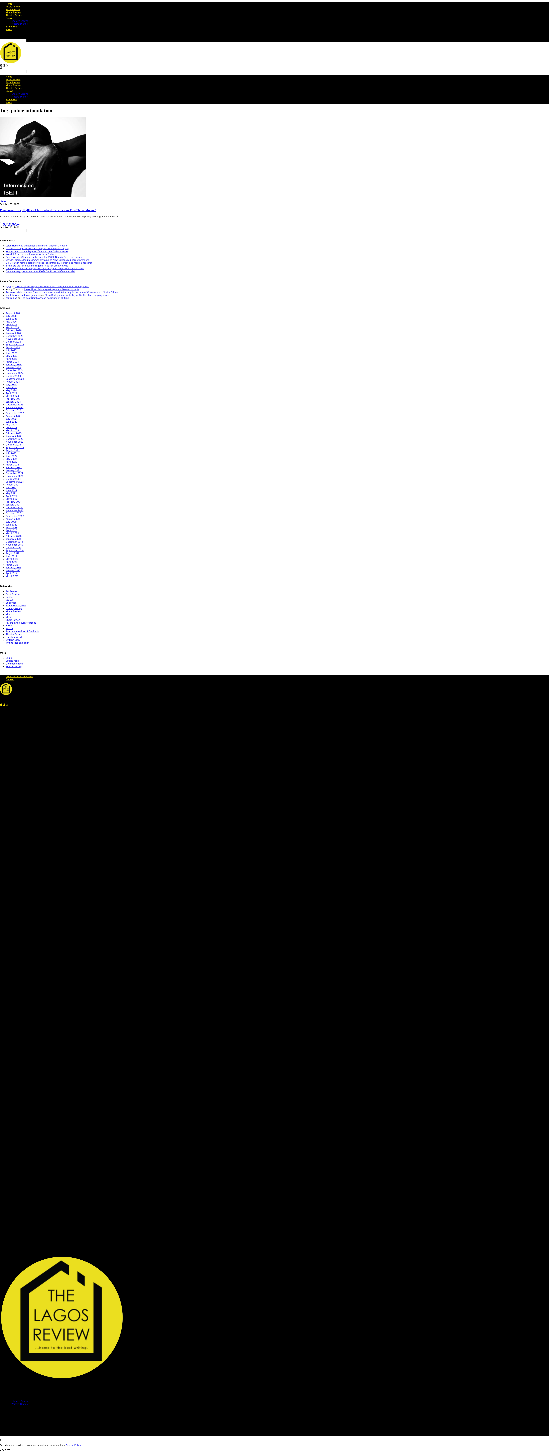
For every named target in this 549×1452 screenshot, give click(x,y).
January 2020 (13, 539)
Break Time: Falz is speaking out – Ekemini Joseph (51, 289)
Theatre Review (14, 15)
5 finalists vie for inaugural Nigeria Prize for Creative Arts (37, 265)
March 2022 (12, 464)
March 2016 (12, 564)
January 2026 (13, 333)
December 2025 (14, 336)
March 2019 (12, 559)
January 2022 (13, 470)
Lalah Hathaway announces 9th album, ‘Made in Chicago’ (36, 245)
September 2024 (15, 378)
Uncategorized (14, 637)
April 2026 (11, 324)
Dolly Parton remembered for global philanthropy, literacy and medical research (49, 262)
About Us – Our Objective (19, 676)
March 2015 (12, 576)
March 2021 (12, 498)
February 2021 (13, 501)
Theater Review (14, 634)
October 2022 (13, 444)
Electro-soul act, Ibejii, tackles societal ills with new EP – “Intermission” (48, 210)
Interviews (11, 26)
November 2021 (14, 476)
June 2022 (11, 456)
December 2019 (14, 541)
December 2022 (14, 438)
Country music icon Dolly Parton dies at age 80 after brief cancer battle (45, 268)
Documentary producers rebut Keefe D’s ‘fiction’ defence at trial (40, 271)
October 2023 (13, 410)
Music (9, 617)
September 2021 (15, 481)
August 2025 (13, 347)
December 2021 (14, 473)
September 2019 (15, 550)
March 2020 (12, 533)
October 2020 (13, 513)
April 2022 (11, 461)
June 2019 (11, 556)
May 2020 (11, 527)
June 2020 (11, 524)
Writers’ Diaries (19, 23)
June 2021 (11, 490)
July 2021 (11, 487)
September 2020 (15, 516)
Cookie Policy (73, 1445)
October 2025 (13, 341)
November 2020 (14, 510)
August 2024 (13, 381)
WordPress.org (14, 666)
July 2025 (11, 350)
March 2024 (12, 396)
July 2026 (11, 316)
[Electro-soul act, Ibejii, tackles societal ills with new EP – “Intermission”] (43, 196)
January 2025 (13, 367)
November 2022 (14, 441)
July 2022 (11, 453)
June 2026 (11, 318)
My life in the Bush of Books (21, 622)
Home (9, 3)
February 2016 (13, 567)
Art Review (12, 591)
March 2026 (12, 327)
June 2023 (11, 421)
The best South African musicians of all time (45, 297)
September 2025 (15, 344)
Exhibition (11, 602)
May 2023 (11, 424)
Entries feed (12, 660)
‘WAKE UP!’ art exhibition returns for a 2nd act (31, 254)
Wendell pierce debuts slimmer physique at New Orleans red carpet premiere (47, 259)
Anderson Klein (14, 292)
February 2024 (14, 398)
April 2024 (11, 393)
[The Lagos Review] (11, 62)
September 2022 (15, 447)
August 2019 (12, 553)
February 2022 (14, 467)
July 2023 (11, 418)
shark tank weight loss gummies (23, 295)
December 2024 (14, 370)
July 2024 (11, 384)
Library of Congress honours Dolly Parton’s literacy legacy (37, 248)
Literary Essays (19, 20)
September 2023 (15, 413)
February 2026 (14, 330)
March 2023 (12, 430)
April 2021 (11, 496)
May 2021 (11, 493)
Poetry (9, 628)
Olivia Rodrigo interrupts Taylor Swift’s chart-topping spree (77, 295)
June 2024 (11, 387)
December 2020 (14, 507)
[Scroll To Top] (1, 1440)
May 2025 (11, 356)
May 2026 (11, 321)
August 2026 (13, 313)
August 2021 (12, 484)
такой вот (11, 297)
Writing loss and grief (17, 642)
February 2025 (14, 364)
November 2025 (14, 338)
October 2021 (13, 478)
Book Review (13, 9)
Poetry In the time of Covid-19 (22, 631)
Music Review (13, 6)
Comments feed (14, 663)
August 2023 (13, 416)
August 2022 (13, 450)
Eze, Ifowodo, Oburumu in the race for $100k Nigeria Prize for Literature (45, 257)
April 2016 (11, 561)
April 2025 (11, 358)
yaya (8, 286)
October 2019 (13, 547)
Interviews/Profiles (16, 605)
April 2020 (11, 530)
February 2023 (14, 433)
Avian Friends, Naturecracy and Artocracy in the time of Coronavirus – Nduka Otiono (72, 292)
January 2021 (13, 504)
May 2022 (11, 458)
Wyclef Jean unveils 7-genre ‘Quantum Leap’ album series (37, 251)
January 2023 (13, 436)
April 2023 (11, 427)
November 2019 (14, 544)
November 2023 (14, 407)
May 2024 (11, 390)
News (9, 29)
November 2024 (14, 373)
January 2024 (13, 401)
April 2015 (11, 573)
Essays (9, 18)
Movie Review (13, 12)
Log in (9, 657)
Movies (9, 614)
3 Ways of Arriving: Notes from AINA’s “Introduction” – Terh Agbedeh (52, 286)
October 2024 (13, 376)
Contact (10, 679)
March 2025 (12, 361)
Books (9, 597)
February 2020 (14, 536)
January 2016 (13, 570)
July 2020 (11, 521)
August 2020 (13, 518)
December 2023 (14, 404)
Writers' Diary (13, 639)
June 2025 (11, 353)
